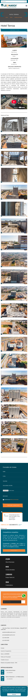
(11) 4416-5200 (5, 637)
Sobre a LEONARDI (5, 653)
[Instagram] (4, 620)
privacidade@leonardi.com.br (8, 634)
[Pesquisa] (25, 1)
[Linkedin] (10, 620)
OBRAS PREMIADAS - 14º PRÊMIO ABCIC (15, 676)
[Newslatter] (23, 601)
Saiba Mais (14, 550)
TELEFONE (5, 481)
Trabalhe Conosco (5, 659)
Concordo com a (11, 499)
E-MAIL (4, 476)
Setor (4, 486)
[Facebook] (2, 620)
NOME (4, 471)
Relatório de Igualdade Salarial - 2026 (9, 662)
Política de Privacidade (14, 499)
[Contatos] (23, 5)
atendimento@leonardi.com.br (8, 632)
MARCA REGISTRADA (10, 670)
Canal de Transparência (6, 651)
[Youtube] (7, 620)
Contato (2, 648)
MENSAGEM (5, 496)
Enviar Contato (13, 505)
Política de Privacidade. (20, 690)
